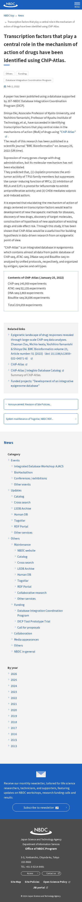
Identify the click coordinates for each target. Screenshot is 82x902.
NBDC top (9, 15)
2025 (14, 680)
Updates (16, 490)
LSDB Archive (22, 508)
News (21, 15)
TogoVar (19, 520)
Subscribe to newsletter (39, 807)
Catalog (19, 496)
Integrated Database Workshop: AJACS (39, 466)
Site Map (16, 881)
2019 (14, 716)
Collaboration (23, 633)
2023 (14, 692)
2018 (14, 722)
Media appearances (26, 639)
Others (15, 538)
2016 (14, 734)
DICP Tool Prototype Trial (33, 621)
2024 (14, 686)
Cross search (22, 502)
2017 (14, 728)
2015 (14, 740)
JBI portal (39, 887)
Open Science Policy (55, 881)
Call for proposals (28, 627)
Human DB (21, 514)
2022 (14, 698)
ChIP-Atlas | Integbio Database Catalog (36, 370)
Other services (23, 532)
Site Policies (32, 881)
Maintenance (22, 544)
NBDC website (26, 550)
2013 (14, 746)
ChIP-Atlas (17, 364)
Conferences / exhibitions (30, 478)
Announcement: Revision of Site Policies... (29, 404)
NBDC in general (24, 651)
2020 (14, 710)
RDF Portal (21, 526)
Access (30, 873)
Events (15, 460)
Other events (22, 484)
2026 (14, 674)
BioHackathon (23, 472)
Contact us (51, 873)
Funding (19, 605)
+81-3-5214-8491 (35, 866)
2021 (14, 704)
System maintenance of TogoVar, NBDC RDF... (29, 418)
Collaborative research (32, 593)
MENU (77, 6)
